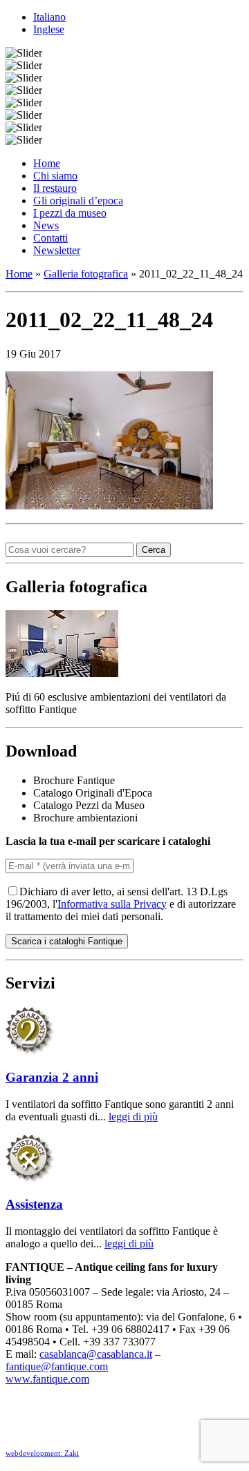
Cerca (153, 550)
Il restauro (55, 188)
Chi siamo (55, 176)
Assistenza (34, 1204)
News (46, 225)
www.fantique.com (47, 1379)
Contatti (50, 238)
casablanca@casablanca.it (95, 1354)
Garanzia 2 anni (52, 1077)
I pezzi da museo (70, 213)
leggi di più (133, 1116)
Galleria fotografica (86, 274)
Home (46, 163)
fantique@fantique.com (57, 1366)
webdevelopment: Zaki (42, 1453)
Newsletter (56, 250)
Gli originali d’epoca (78, 200)
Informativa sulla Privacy (112, 904)
